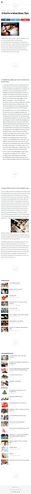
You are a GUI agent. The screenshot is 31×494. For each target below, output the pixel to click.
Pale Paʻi (11, 453)
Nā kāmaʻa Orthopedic (15, 381)
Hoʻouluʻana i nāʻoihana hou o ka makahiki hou (17, 390)
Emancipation (12, 295)
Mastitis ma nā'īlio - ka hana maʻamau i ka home (19, 410)
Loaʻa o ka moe (13, 308)
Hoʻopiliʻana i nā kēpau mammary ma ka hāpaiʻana (19, 362)
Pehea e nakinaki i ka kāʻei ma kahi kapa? (18, 441)
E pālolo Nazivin (13, 447)
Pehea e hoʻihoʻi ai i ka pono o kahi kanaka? (18, 302)
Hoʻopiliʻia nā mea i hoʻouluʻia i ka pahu (19, 460)
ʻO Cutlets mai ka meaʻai (15, 375)
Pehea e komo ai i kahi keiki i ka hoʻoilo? (19, 428)
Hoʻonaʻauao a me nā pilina (6, 10)
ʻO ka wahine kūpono (14, 283)
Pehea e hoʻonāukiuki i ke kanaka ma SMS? (18, 328)
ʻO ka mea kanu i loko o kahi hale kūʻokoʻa (17, 356)
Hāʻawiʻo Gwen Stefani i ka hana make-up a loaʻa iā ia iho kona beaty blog (19, 369)
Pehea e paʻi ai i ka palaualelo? (17, 422)
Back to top (15, 487)
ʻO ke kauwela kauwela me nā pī (17, 415)
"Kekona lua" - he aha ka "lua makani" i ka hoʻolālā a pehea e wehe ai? (19, 435)
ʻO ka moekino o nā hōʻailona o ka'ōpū (19, 314)
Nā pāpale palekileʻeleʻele (15, 396)
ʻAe (14, 10)
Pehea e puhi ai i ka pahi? (15, 289)
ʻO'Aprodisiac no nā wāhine (16, 321)
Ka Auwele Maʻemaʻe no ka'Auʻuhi (17, 403)
